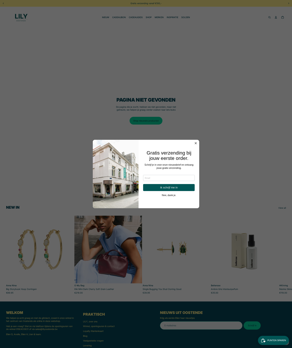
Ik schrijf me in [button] (169, 187)
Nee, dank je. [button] (169, 195)
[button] (196, 143)
